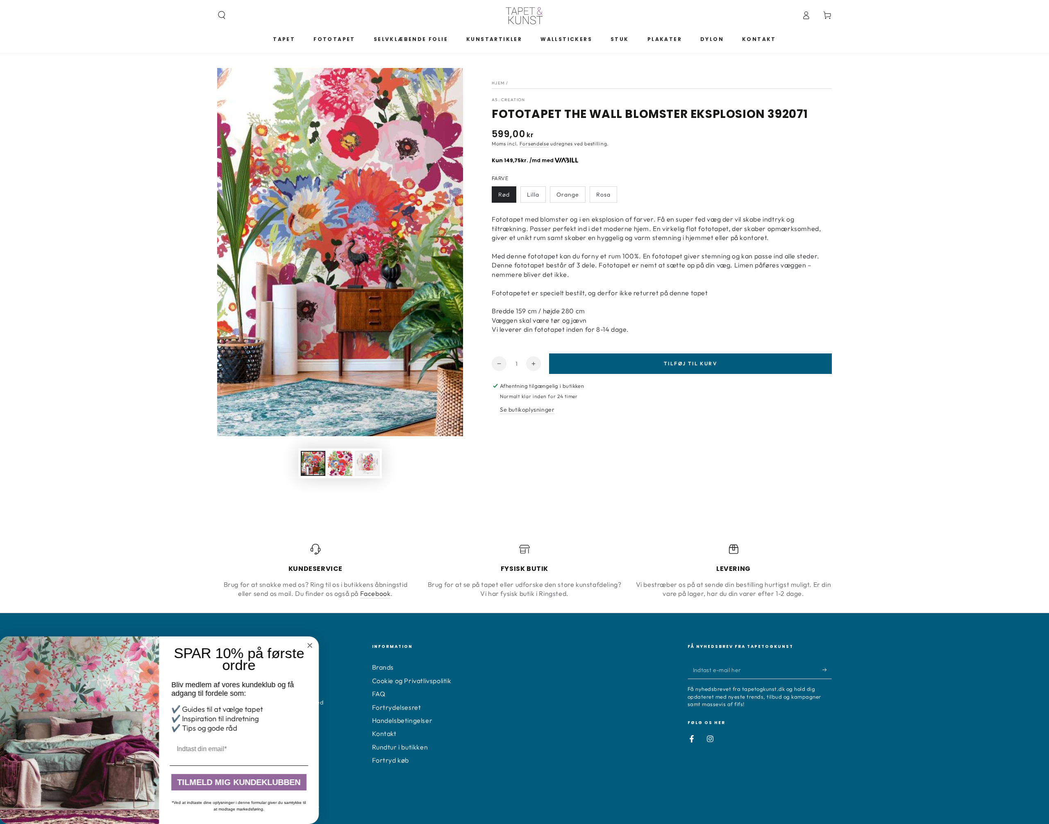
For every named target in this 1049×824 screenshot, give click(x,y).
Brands (383, 667)
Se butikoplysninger (527, 409)
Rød (504, 194)
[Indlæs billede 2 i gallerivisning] (340, 463)
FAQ (379, 694)
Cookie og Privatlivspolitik (412, 681)
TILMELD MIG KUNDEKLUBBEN (240, 782)
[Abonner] (827, 670)
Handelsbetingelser (402, 720)
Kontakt (384, 733)
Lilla (533, 194)
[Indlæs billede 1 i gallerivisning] (313, 463)
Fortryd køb (390, 760)
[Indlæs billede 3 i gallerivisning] (367, 463)
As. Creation (508, 99)
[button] (221, 15)
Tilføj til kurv (690, 363)
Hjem (498, 83)
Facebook (375, 593)
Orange (567, 194)
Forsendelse (534, 143)
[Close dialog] (311, 645)
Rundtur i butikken (400, 747)
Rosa (603, 194)
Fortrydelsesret (396, 707)
